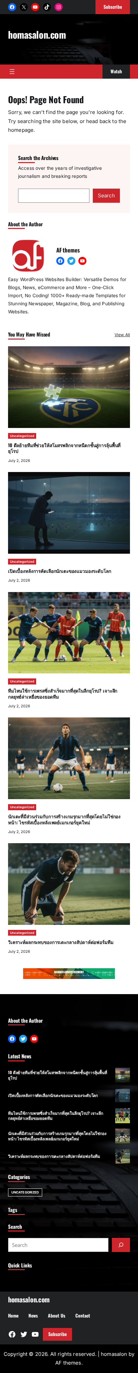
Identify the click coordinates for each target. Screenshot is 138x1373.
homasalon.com (37, 34)
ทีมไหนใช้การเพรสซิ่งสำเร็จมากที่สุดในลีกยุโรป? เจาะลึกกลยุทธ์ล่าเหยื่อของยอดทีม (62, 693)
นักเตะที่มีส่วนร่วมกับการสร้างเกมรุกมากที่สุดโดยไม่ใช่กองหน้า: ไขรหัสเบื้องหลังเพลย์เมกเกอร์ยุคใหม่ (64, 819)
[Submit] (121, 1245)
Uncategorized (22, 436)
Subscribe (57, 1334)
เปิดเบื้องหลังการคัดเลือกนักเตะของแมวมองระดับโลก (59, 570)
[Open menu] (12, 72)
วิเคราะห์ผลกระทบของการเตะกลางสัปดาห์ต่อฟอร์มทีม (61, 942)
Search (106, 195)
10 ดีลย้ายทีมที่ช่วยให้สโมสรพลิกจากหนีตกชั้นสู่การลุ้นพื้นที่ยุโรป (64, 448)
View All (122, 334)
